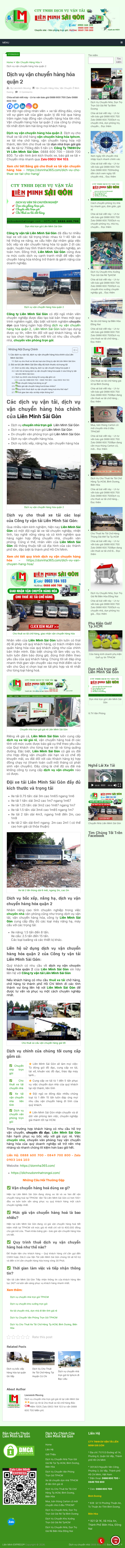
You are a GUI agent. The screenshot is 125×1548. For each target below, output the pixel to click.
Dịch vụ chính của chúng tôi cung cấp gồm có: (35, 377)
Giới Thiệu (50, 1454)
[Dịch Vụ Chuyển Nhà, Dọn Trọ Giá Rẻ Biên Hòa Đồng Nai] (107, 574)
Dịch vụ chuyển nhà (79, 1544)
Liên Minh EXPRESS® (13, 1544)
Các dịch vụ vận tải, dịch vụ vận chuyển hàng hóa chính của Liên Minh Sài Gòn (41, 356)
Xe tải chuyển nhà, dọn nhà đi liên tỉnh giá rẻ (33, 1310)
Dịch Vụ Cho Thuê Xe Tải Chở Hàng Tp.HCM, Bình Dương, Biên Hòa (106, 481)
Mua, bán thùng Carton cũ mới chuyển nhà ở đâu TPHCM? (104, 428)
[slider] (103, 785)
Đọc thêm (106, 126)
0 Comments (26, 92)
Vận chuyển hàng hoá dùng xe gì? (32, 383)
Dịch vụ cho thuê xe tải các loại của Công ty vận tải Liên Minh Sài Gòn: (45, 361)
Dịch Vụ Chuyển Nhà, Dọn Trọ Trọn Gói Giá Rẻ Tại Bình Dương (106, 105)
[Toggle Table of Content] (73, 350)
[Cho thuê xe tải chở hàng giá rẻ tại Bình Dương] (107, 362)
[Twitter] (16, 106)
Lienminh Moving (22, 88)
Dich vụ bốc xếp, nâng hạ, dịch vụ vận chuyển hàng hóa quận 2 (42, 368)
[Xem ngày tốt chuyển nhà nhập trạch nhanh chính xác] (107, 142)
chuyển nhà (15, 914)
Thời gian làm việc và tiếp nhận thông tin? (35, 392)
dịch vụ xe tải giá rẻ (22, 740)
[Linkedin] (22, 106)
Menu (5, 42)
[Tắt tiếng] (115, 785)
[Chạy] (92, 785)
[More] (35, 106)
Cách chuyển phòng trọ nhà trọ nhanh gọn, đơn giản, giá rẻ (106, 206)
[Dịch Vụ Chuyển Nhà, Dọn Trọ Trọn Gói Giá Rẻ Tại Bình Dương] (107, 83)
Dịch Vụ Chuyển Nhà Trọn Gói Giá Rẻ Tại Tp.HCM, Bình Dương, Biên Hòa (62, 1463)
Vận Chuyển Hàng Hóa (28, 62)
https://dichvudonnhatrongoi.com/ (35, 1173)
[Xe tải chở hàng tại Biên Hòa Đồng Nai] (107, 307)
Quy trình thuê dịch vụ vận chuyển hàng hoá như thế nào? (42, 389)
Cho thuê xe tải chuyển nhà (16, 1084)
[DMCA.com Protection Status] (18, 1458)
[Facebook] (10, 106)
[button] (105, 778)
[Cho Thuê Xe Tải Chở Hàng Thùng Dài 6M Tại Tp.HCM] (107, 518)
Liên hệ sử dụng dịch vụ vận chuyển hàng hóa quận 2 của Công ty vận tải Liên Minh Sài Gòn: (46, 372)
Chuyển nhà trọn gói (16, 1069)
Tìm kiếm (93, 55)
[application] (105, 779)
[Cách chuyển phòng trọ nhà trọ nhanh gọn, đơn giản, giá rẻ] (107, 191)
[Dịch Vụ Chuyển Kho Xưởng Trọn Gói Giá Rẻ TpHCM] (107, 250)
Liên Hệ (49, 1449)
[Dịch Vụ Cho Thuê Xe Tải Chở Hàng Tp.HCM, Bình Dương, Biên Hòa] (107, 464)
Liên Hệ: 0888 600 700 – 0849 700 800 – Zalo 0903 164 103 (44, 380)
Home (10, 62)
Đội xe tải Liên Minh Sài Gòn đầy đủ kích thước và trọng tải (39, 364)
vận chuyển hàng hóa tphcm (58, 137)
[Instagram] (29, 106)
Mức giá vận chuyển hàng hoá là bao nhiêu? (36, 386)
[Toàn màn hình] (119, 785)
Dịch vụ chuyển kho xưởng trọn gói (28, 1303)
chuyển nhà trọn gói (37, 425)
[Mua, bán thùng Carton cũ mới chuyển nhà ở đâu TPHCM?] (107, 414)
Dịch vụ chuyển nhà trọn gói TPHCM (29, 1297)
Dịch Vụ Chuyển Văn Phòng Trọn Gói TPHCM (33, 1317)
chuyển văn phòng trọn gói (33, 340)
